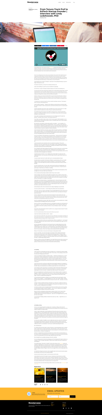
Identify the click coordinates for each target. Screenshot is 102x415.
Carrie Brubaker (63, 362)
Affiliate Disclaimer (47, 413)
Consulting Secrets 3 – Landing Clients (39, 377)
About (59, 2)
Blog (64, 2)
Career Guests (31, 9)
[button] (74, 2)
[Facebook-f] (66, 408)
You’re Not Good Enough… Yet (49, 377)
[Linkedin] (71, 408)
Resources (68, 2)
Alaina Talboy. (36, 363)
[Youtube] (63, 408)
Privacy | (44, 413)
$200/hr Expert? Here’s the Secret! (62, 377)
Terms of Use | (42, 413)
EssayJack (51, 67)
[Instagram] (69, 408)
